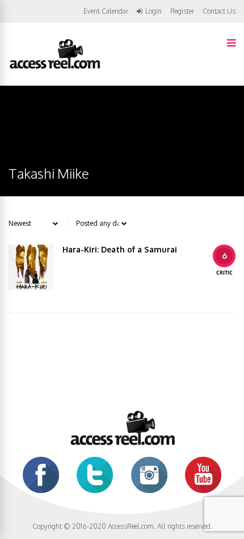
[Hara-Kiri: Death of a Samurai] (31, 267)
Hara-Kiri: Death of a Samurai (119, 249)
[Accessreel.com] (54, 68)
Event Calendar (105, 11)
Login (153, 11)
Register (182, 11)
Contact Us (219, 11)
